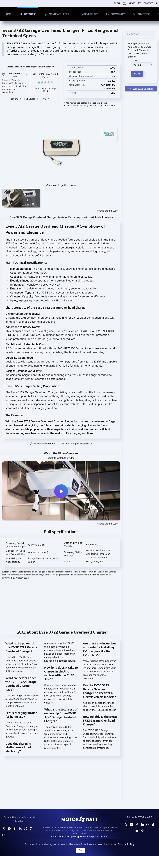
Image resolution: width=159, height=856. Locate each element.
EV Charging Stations (77, 443)
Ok (80, 850)
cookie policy (91, 836)
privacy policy (77, 836)
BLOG (117, 3)
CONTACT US (150, 3)
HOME (8, 14)
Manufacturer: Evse (44, 443)
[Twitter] (3, 828)
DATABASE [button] (30, 14)
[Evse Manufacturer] (109, 133)
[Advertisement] (61, 604)
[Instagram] (147, 824)
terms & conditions (60, 836)
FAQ (43, 99)
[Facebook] (137, 824)
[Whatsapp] (25, 828)
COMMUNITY (118, 14)
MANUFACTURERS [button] (59, 14)
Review (14, 99)
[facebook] (14, 828)
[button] (21, 198)
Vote (135, 60)
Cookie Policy (126, 844)
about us (103, 836)
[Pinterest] (31, 828)
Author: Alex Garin (15, 75)
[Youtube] (137, 830)
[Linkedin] (20, 828)
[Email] (3, 834)
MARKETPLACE (90, 14)
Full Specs (29, 99)
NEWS (132, 3)
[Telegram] (9, 828)
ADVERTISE (144, 14)
